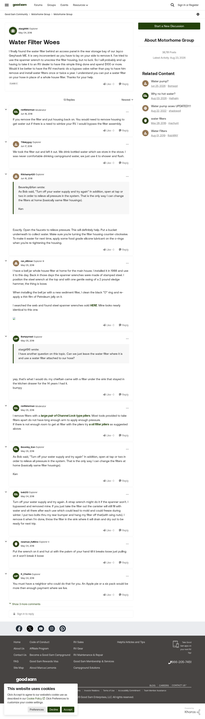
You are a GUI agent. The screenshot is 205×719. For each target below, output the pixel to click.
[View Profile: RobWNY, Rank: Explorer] (145, 133)
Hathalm (174, 98)
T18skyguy (26, 142)
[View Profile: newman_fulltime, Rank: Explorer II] (16, 544)
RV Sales (79, 642)
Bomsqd (173, 85)
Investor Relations (91, 691)
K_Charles (26, 574)
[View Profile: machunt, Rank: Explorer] (145, 121)
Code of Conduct (39, 642)
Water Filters (159, 131)
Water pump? (159, 81)
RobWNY (173, 135)
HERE (93, 305)
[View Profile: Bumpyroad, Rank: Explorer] (16, 339)
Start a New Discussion (169, 26)
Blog (152, 685)
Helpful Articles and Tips (131, 642)
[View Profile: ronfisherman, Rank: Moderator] (16, 112)
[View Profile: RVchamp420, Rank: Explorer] (16, 176)
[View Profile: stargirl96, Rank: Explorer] (13, 31)
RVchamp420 (28, 174)
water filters (158, 118)
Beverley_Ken (28, 447)
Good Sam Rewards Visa (44, 661)
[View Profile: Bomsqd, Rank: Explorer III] (145, 83)
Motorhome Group (40, 14)
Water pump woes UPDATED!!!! (171, 106)
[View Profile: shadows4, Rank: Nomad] (145, 108)
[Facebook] (19, 628)
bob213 (24, 492)
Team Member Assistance (155, 691)
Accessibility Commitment (129, 691)
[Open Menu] (198, 14)
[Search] (172, 5)
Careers (164, 685)
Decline (53, 709)
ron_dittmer (27, 261)
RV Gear (78, 648)
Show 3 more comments (26, 604)
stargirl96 (24, 28)
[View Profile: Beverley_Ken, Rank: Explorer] (16, 449)
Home (17, 642)
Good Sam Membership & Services (94, 661)
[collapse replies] (6, 109)
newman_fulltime (29, 542)
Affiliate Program (39, 648)
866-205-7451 (181, 662)
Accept (68, 709)
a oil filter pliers (99, 424)
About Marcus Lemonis (43, 667)
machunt (173, 123)
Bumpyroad (27, 336)
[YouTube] (41, 628)
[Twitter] (30, 628)
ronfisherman (28, 110)
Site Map (19, 667)
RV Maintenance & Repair (88, 654)
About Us (19, 648)
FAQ (16, 661)
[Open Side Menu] (6, 5)
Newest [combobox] (127, 100)
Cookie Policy (34, 698)
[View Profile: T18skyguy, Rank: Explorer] (16, 144)
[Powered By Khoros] (192, 711)
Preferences (37, 709)
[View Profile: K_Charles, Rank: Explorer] (16, 576)
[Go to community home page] (20, 5)
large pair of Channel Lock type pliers (65, 415)
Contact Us (20, 654)
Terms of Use (109, 691)
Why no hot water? (163, 93)
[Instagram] (52, 628)
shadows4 (175, 110)
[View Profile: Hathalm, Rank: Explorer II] (145, 96)
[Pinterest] (62, 628)
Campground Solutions (87, 667)
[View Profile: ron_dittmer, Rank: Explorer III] (16, 263)
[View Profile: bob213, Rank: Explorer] (16, 494)
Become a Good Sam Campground (50, 654)
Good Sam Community (16, 14)
